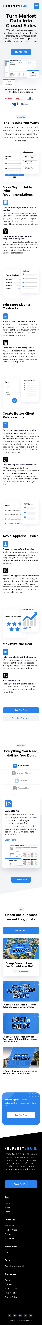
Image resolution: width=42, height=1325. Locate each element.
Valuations (9, 1226)
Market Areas (11, 1230)
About (7, 1280)
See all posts (21, 930)
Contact (8, 1284)
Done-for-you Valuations (16, 1266)
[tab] (21, 766)
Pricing (8, 1207)
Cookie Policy (11, 1297)
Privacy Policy (11, 1293)
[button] (36, 6)
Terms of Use (11, 1289)
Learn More (10, 840)
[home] (15, 6)
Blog (7, 1252)
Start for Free (21, 1184)
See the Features (21, 718)
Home (7, 1203)
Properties (9, 1238)
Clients (8, 1234)
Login (7, 1212)
